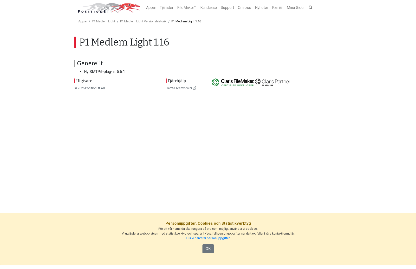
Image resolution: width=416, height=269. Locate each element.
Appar (151, 7)
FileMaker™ (186, 7)
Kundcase (208, 7)
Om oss (244, 7)
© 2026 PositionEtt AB (89, 88)
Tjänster (166, 7)
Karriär (277, 7)
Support (227, 7)
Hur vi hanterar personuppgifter (208, 238)
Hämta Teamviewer (179, 88)
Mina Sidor (296, 7)
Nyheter (261, 7)
